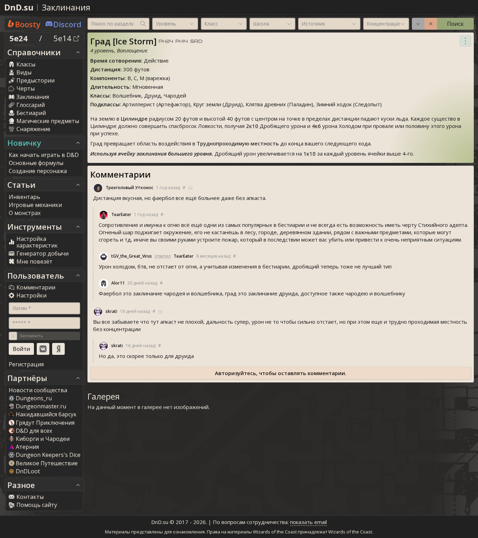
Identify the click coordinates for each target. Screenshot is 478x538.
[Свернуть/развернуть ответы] (190, 188)
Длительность (109, 86)
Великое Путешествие (47, 463)
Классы (100, 95)
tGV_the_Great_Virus (131, 256)
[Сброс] (430, 24)
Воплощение (132, 50)
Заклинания (66, 7)
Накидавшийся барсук (46, 414)
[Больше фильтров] (418, 24)
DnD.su (19, 7)
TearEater (121, 214)
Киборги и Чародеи (43, 439)
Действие (156, 60)
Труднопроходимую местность (238, 143)
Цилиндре (134, 118)
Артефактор (173, 104)
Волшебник (126, 95)
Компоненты (107, 77)
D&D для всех (34, 431)
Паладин (300, 104)
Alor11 (118, 283)
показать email (308, 521)
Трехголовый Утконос (129, 188)
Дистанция (105, 69)
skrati (111, 311)
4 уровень (102, 50)
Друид (152, 95)
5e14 (63, 38)
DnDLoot (28, 471)
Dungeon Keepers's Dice (48, 455)
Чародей (175, 95)
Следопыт (367, 104)
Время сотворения (115, 60)
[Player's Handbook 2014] (181, 41)
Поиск (455, 24)
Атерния (27, 447)
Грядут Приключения (45, 422)
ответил (163, 256)
